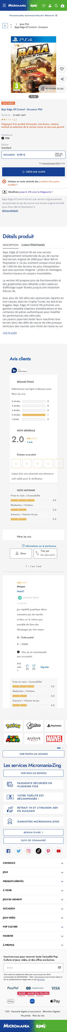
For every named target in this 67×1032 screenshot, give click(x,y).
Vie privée (26, 1015)
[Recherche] (56, 6)
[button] (34, 863)
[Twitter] (18, 851)
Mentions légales (51, 1011)
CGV (7, 1011)
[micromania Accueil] (23, 5)
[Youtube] (58, 851)
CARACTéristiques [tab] (33, 245)
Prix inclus (52, 163)
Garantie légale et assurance (26, 1011)
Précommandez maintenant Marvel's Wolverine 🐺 (33, 15)
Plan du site (38, 1015)
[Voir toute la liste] (44, 6)
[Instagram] (28, 851)
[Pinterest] (48, 851)
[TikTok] (38, 851)
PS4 (7, 138)
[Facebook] (8, 851)
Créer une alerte (35, 171)
